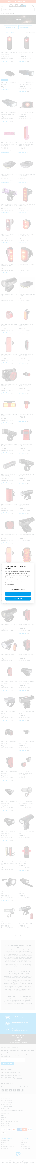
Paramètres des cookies (18, 589)
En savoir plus (9, 584)
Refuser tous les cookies (18, 593)
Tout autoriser (18, 598)
